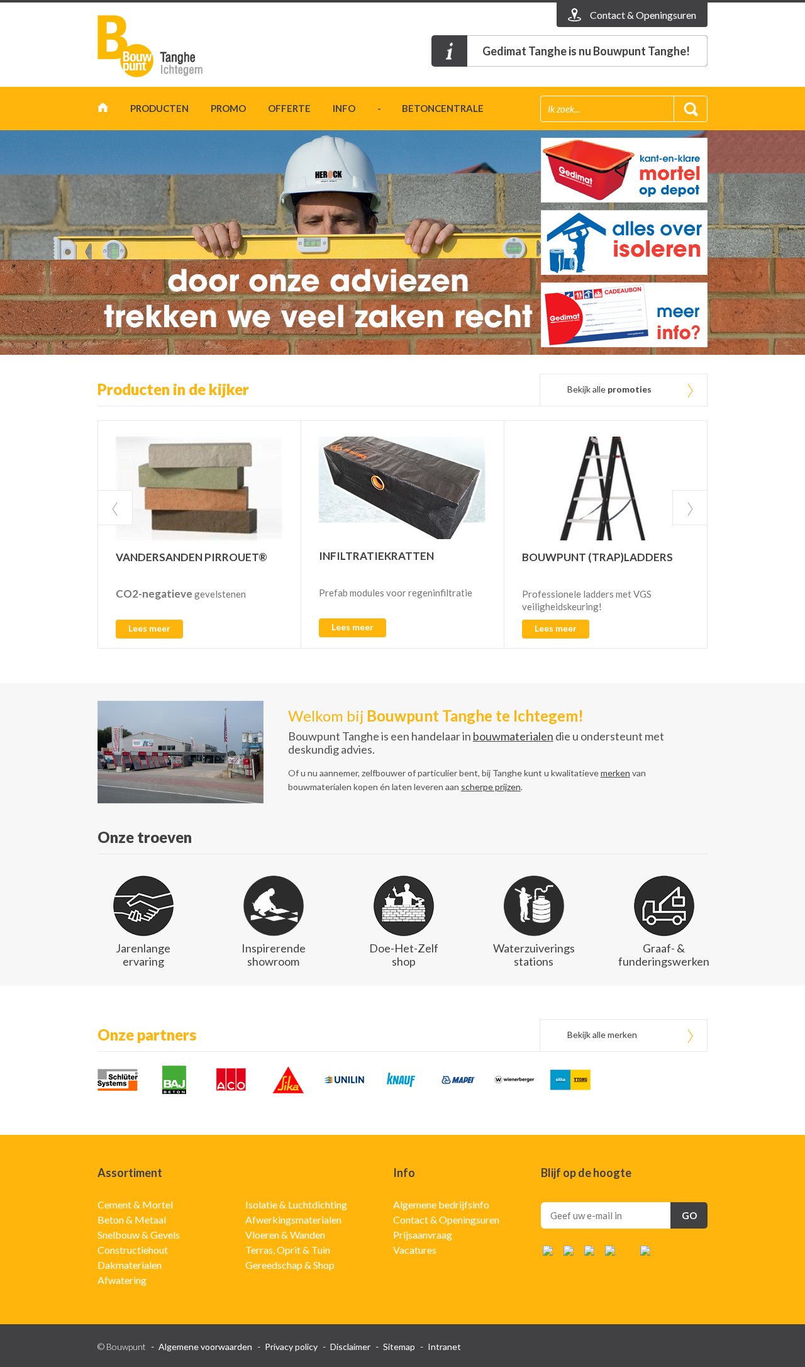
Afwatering (122, 1280)
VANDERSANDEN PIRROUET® (191, 557)
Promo (228, 108)
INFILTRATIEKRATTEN (376, 555)
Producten (159, 108)
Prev (115, 507)
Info (344, 108)
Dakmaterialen (129, 1265)
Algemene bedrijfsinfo (441, 1204)
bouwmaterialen (513, 736)
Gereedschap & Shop (290, 1265)
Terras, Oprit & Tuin (287, 1250)
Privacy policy (291, 1346)
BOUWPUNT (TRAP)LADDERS (597, 557)
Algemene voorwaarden (205, 1346)
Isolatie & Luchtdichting (296, 1204)
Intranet (444, 1346)
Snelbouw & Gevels (138, 1235)
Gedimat (169, 46)
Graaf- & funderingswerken (663, 954)
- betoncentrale (430, 108)
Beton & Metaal (131, 1219)
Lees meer (149, 628)
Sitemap (399, 1346)
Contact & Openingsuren (446, 1219)
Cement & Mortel (135, 1204)
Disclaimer (350, 1346)
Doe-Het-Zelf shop (403, 954)
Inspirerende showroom (274, 954)
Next (690, 507)
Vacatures (414, 1250)
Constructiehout (132, 1250)
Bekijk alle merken (602, 1034)
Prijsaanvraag (422, 1235)
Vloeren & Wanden (285, 1235)
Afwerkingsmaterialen (293, 1219)
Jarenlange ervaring (143, 954)
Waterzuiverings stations (534, 954)
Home (102, 110)
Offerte (289, 108)
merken (615, 772)
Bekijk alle (609, 389)
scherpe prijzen (491, 786)
